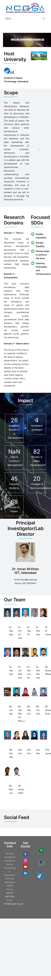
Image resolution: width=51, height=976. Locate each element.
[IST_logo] (9, 68)
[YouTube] (25, 866)
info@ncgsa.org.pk (13, 903)
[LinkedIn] (25, 873)
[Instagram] (25, 860)
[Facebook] (25, 854)
